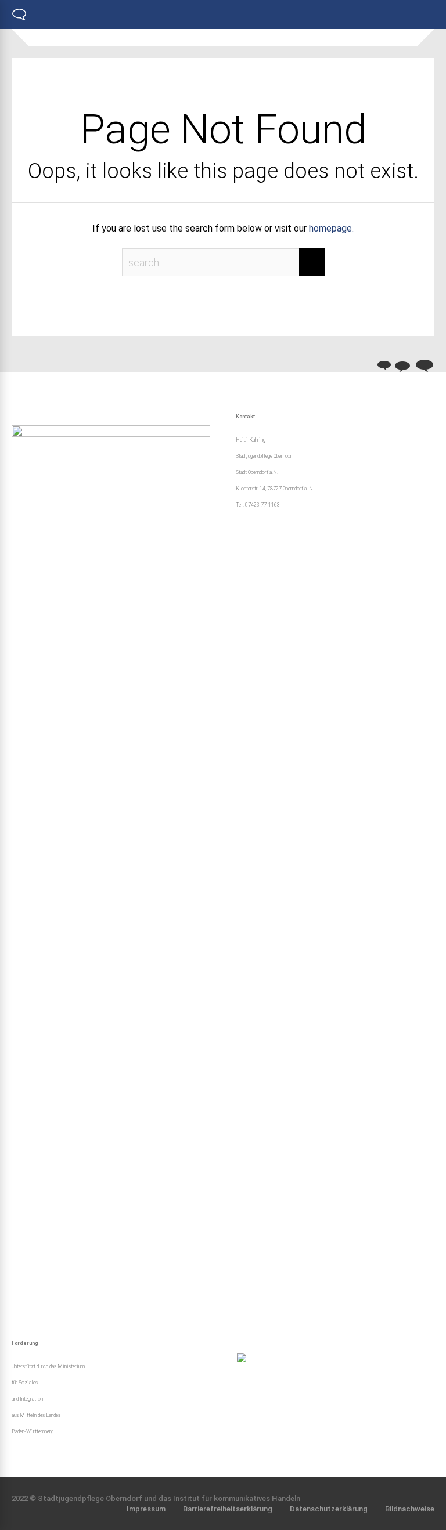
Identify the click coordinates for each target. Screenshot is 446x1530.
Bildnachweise (409, 1508)
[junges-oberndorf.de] (19, 19)
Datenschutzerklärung (329, 1508)
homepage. (331, 228)
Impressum (146, 1508)
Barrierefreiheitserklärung (227, 1508)
